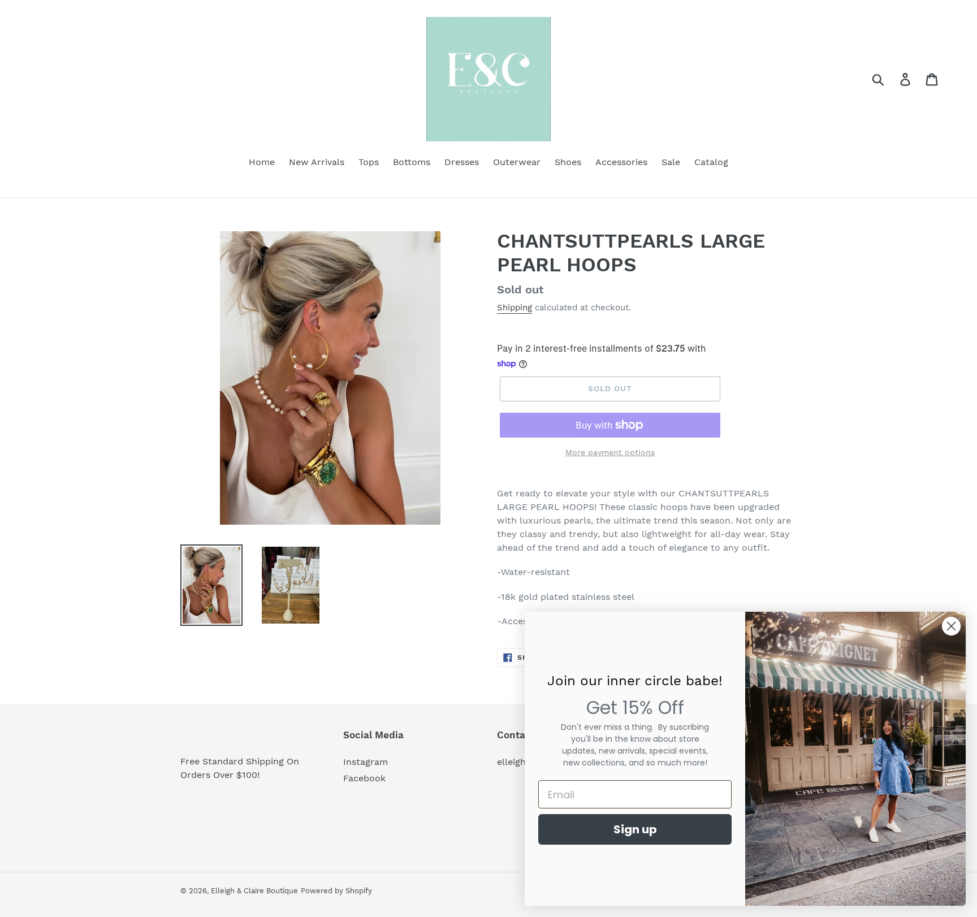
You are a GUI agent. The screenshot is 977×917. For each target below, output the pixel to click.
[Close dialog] (951, 626)
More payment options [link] (610, 452)
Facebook (364, 778)
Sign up (635, 829)
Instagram (365, 761)
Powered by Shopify (336, 890)
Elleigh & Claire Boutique (254, 890)
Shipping (514, 307)
